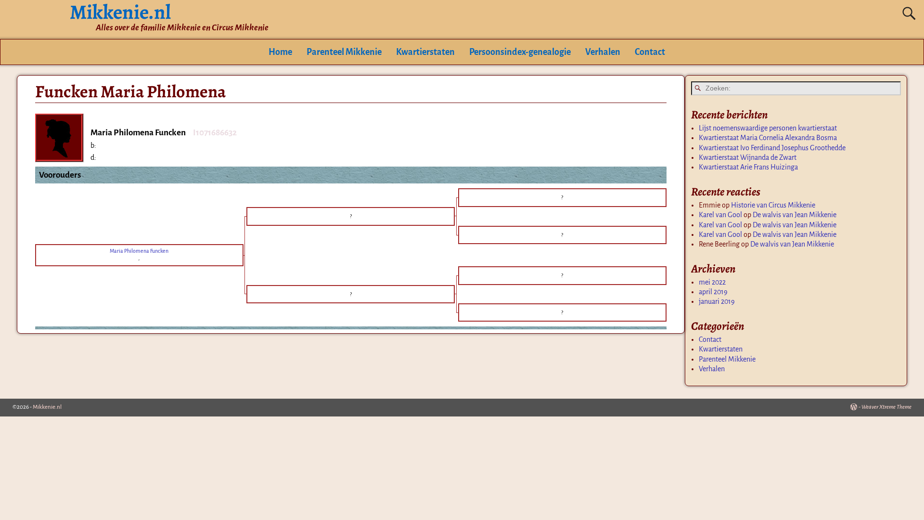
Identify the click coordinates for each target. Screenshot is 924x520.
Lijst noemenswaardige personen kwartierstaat (768, 128)
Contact (650, 52)
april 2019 (713, 292)
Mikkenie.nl (47, 407)
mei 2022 (712, 282)
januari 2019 (717, 301)
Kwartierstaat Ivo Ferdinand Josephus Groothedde (772, 148)
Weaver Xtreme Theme (886, 407)
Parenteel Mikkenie (344, 52)
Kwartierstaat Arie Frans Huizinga (748, 167)
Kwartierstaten (425, 52)
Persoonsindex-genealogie (520, 52)
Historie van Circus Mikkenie (773, 205)
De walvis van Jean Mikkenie (794, 215)
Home (280, 52)
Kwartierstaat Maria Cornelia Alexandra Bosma (768, 138)
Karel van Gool (720, 215)
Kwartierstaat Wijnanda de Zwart (747, 157)
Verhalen (602, 52)
